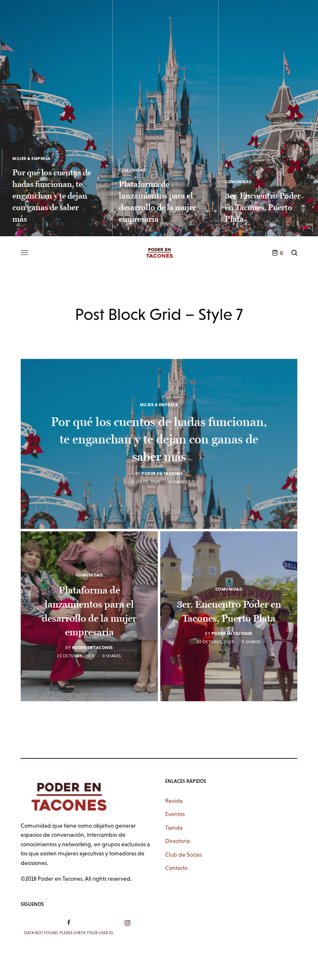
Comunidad (132, 170)
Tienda (174, 827)
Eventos (175, 814)
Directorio (177, 841)
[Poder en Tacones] (158, 253)
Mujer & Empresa (31, 158)
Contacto (176, 868)
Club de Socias (183, 854)
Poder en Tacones (162, 473)
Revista (174, 800)
